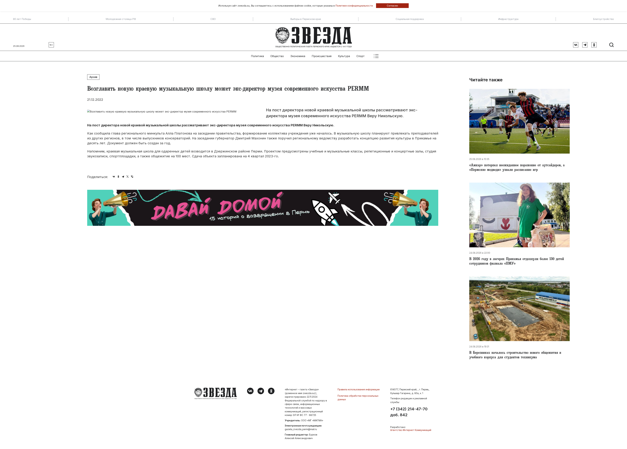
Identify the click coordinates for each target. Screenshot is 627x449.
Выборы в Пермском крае (305, 19)
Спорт (360, 56)
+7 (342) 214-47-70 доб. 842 (408, 412)
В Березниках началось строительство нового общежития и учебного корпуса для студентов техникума (515, 355)
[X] (127, 177)
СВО (213, 19)
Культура (344, 56)
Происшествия (321, 56)
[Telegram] (123, 177)
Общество (277, 56)
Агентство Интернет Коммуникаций (410, 430)
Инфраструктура (508, 19)
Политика (257, 56)
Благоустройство (603, 19)
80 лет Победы (22, 19)
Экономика (297, 56)
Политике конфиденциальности (354, 5)
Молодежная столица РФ (121, 19)
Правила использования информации (359, 389)
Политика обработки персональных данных (358, 397)
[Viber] (132, 177)
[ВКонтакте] (114, 177)
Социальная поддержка (410, 19)
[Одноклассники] (118, 177)
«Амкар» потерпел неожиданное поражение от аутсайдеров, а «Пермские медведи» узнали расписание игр (517, 167)
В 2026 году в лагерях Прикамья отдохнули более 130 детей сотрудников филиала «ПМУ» (516, 261)
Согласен (392, 5)
